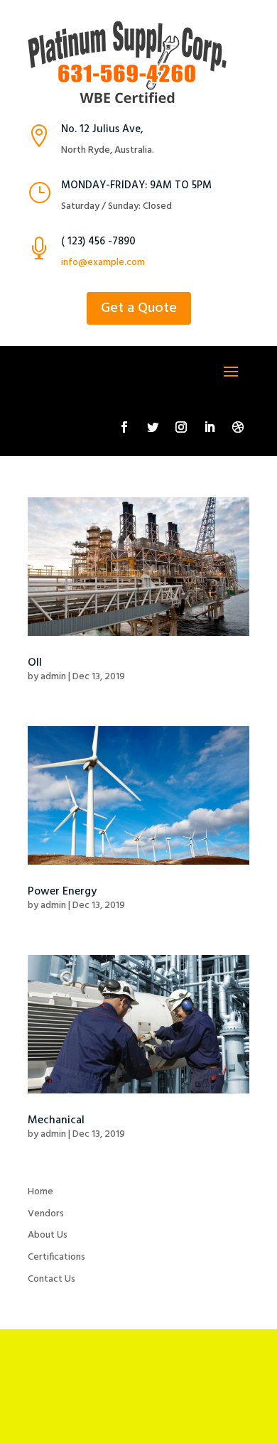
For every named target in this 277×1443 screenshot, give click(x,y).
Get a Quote (139, 308)
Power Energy (62, 891)
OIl (35, 663)
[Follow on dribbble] (238, 427)
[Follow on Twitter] (152, 427)
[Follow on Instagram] (181, 427)
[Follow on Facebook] (124, 427)
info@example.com (103, 262)
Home (40, 1192)
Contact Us (51, 1279)
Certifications (56, 1257)
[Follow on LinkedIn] (209, 427)
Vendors (46, 1214)
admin (53, 677)
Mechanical (56, 1120)
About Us (47, 1235)
